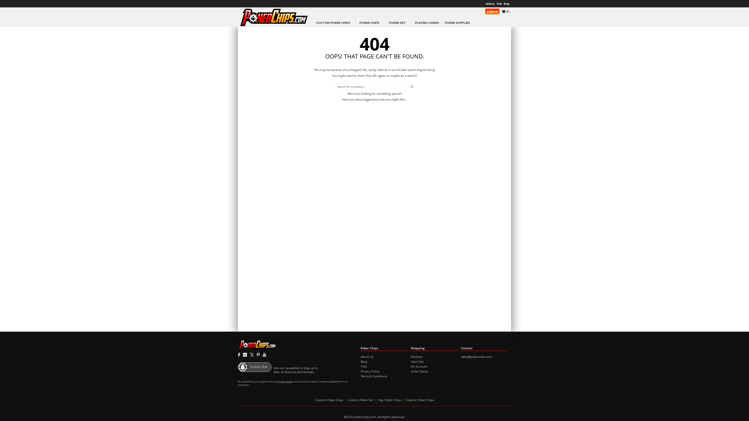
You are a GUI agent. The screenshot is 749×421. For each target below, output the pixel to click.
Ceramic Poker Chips (420, 400)
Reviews (416, 357)
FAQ (499, 3)
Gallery (490, 3)
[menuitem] (335, 22)
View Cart (417, 362)
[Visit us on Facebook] (239, 355)
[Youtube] (264, 355)
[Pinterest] (258, 355)
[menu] (408, 22)
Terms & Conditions (374, 376)
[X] (252, 355)
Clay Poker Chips (389, 400)
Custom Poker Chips (329, 400)
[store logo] (274, 17)
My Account (419, 366)
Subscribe (258, 367)
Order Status (419, 371)
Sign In (492, 11)
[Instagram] (245, 355)
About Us (367, 357)
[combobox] (371, 86)
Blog (506, 3)
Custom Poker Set (360, 400)
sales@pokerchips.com (476, 357)
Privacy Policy (285, 381)
